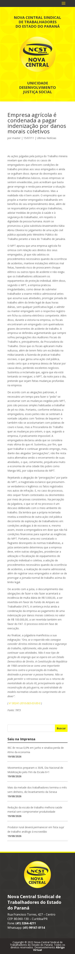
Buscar (61, 728)
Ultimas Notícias (46, 138)
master (16, 138)
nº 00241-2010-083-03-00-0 (24, 703)
